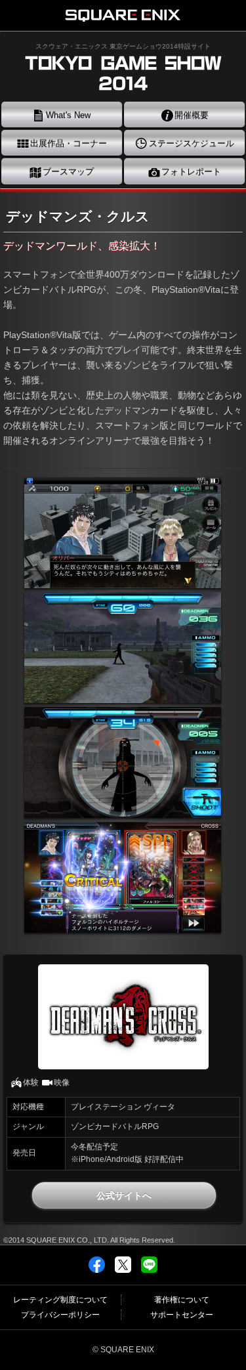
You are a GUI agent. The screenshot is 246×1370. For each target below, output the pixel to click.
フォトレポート (190, 172)
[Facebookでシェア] (97, 1269)
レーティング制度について (60, 1299)
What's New (67, 115)
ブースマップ (67, 172)
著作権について (181, 1299)
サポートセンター (181, 1314)
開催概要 (190, 115)
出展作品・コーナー (67, 143)
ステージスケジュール (190, 143)
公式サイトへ (124, 1195)
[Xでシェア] (123, 1269)
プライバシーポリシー (60, 1314)
